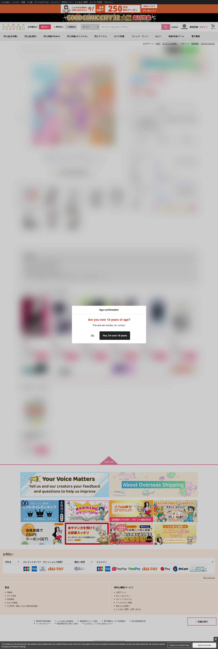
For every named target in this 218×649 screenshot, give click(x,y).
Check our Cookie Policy (179, 645)
